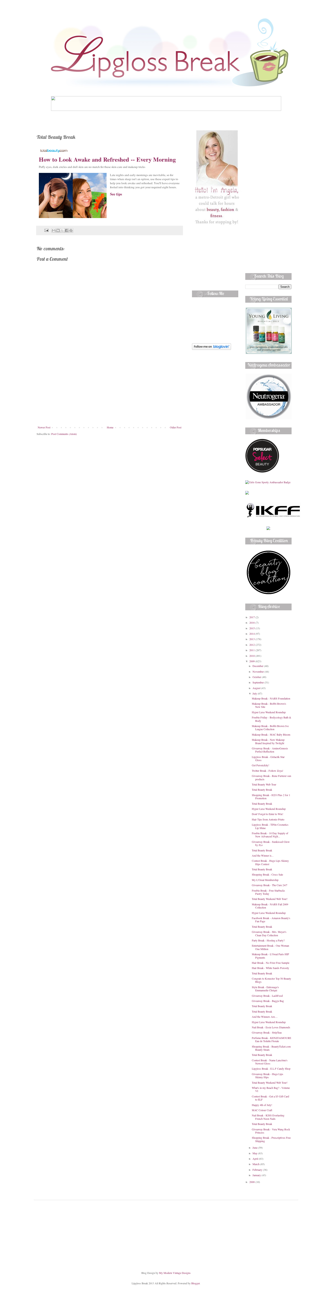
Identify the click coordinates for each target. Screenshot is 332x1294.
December (258, 666)
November (258, 671)
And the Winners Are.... (265, 1016)
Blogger (195, 1283)
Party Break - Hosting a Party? (268, 940)
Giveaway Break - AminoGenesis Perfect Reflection (270, 749)
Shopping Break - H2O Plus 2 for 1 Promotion (271, 796)
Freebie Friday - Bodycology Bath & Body (271, 719)
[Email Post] (46, 230)
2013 (252, 639)
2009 (252, 661)
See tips (116, 194)
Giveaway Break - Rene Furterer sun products (271, 777)
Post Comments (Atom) (64, 434)
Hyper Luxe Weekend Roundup (269, 712)
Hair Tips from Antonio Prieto (268, 819)
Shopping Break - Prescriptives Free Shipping (271, 1139)
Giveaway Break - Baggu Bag (268, 1001)
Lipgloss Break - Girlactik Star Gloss (268, 758)
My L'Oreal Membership (265, 880)
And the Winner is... (263, 855)
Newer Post (44, 427)
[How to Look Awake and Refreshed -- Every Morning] (73, 217)
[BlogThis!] (58, 230)
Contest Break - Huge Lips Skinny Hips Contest (270, 862)
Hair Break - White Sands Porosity (270, 968)
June (255, 1147)
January (257, 1175)
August (257, 688)
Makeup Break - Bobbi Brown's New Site (269, 705)
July (255, 693)
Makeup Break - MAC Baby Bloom (271, 734)
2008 (252, 1182)
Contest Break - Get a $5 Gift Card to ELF (270, 1097)
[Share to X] (62, 230)
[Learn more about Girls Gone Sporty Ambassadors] (268, 482)
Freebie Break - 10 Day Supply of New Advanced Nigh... (270, 834)
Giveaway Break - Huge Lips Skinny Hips (267, 1075)
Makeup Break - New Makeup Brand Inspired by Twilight (268, 741)
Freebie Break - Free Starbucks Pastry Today (268, 892)
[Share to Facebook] (66, 230)
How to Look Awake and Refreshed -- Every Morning (107, 159)
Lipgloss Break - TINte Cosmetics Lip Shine (270, 826)
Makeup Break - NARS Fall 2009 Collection (270, 905)
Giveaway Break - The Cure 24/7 (269, 885)
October (257, 677)
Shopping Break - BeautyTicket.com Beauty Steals (271, 1048)
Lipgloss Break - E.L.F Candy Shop (271, 1068)
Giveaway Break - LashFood (267, 995)
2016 (252, 622)
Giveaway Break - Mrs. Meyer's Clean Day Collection (269, 933)
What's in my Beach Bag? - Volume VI (271, 1089)
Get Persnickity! (260, 765)
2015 (252, 628)
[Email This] (53, 230)
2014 (252, 633)
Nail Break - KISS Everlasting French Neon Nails (268, 1116)
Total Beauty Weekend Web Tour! (270, 899)
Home (110, 427)
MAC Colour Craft (262, 1110)
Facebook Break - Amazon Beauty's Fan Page (271, 919)
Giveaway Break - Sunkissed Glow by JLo (271, 843)
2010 (252, 655)
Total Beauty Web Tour (264, 784)
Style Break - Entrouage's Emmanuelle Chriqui (265, 988)
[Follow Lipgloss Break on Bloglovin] (211, 349)
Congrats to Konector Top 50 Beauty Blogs (271, 980)
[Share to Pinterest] (71, 230)
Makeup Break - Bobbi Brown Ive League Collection (270, 727)
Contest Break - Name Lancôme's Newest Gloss (270, 1061)
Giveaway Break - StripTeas (267, 1032)
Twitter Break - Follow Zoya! (267, 770)
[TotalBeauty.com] (53, 150)
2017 (252, 617)
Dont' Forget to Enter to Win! (267, 814)
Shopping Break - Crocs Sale (267, 874)
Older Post (175, 427)
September (258, 682)
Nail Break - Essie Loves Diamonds (271, 1027)
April (256, 1158)
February (258, 1169)
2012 (252, 644)
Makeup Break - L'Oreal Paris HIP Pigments (270, 955)
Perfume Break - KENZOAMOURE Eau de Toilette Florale (271, 1039)
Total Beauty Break (262, 789)
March (256, 1164)
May (255, 1153)
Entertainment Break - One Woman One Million (270, 947)
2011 (252, 650)
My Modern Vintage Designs (175, 1273)
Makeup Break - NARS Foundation (271, 698)
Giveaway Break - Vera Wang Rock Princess (271, 1130)
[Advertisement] (109, 392)
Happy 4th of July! (262, 1105)
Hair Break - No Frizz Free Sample (270, 962)
